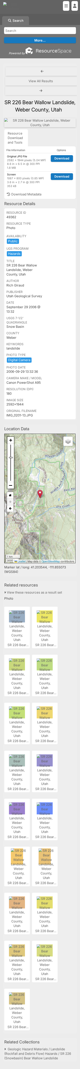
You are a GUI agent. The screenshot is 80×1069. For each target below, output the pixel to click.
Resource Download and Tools (15, 137)
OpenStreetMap (51, 561)
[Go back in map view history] (10, 508)
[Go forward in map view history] (10, 502)
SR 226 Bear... (18, 645)
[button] (40, 494)
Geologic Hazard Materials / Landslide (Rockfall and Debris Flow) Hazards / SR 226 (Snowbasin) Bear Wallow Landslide (37, 1053)
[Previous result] (42, 71)
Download (61, 158)
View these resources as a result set (34, 592)
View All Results (41, 81)
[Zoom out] (10, 485)
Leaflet (21, 561)
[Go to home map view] (10, 495)
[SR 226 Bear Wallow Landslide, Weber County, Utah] (40, 122)
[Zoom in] (10, 440)
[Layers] (68, 441)
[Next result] (41, 91)
